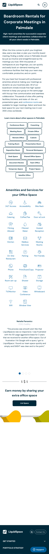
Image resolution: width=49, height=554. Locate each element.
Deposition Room (13, 150)
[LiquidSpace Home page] (12, 5)
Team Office (35, 163)
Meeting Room (16, 131)
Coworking (35, 125)
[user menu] (44, 4)
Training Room (13, 144)
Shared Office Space (32, 156)
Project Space (35, 169)
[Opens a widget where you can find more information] (38, 550)
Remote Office (18, 138)
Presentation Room (33, 144)
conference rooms (31, 102)
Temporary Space (16, 169)
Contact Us (40, 532)
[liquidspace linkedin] (32, 532)
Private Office (33, 131)
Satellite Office (24, 175)
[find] (38, 4)
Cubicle (33, 138)
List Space (24, 403)
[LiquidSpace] (13, 532)
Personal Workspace (34, 150)
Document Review (16, 163)
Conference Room (17, 125)
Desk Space (13, 156)
